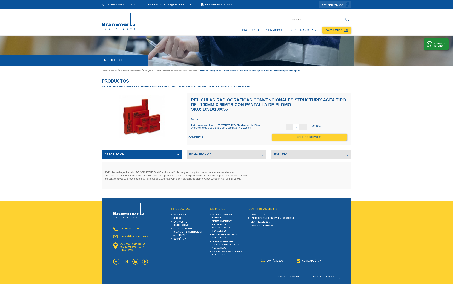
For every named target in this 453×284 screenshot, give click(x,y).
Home (104, 70)
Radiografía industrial (152, 70)
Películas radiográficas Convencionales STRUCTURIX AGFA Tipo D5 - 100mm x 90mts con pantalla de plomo (250, 70)
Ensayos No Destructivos (130, 70)
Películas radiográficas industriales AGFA (180, 70)
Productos (113, 70)
